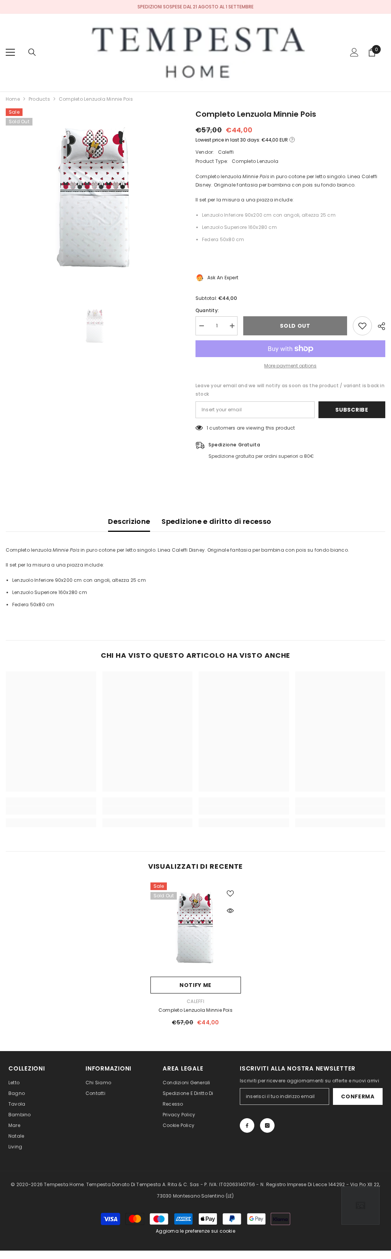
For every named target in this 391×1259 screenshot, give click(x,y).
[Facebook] (247, 1125)
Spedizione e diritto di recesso (216, 521)
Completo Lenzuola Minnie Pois (195, 1010)
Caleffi (226, 152)
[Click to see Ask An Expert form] (360, 1206)
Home (13, 99)
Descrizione (129, 521)
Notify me (195, 985)
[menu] (10, 52)
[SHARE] (378, 326)
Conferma (358, 1096)
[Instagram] (267, 1125)
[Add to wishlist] (362, 325)
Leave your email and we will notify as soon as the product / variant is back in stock (290, 389)
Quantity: (207, 310)
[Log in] (354, 52)
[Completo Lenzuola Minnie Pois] (195, 927)
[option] (95, 197)
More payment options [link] (290, 365)
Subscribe (351, 410)
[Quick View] (230, 911)
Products (39, 99)
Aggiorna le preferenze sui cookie (195, 1231)
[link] (51, 810)
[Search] (32, 52)
